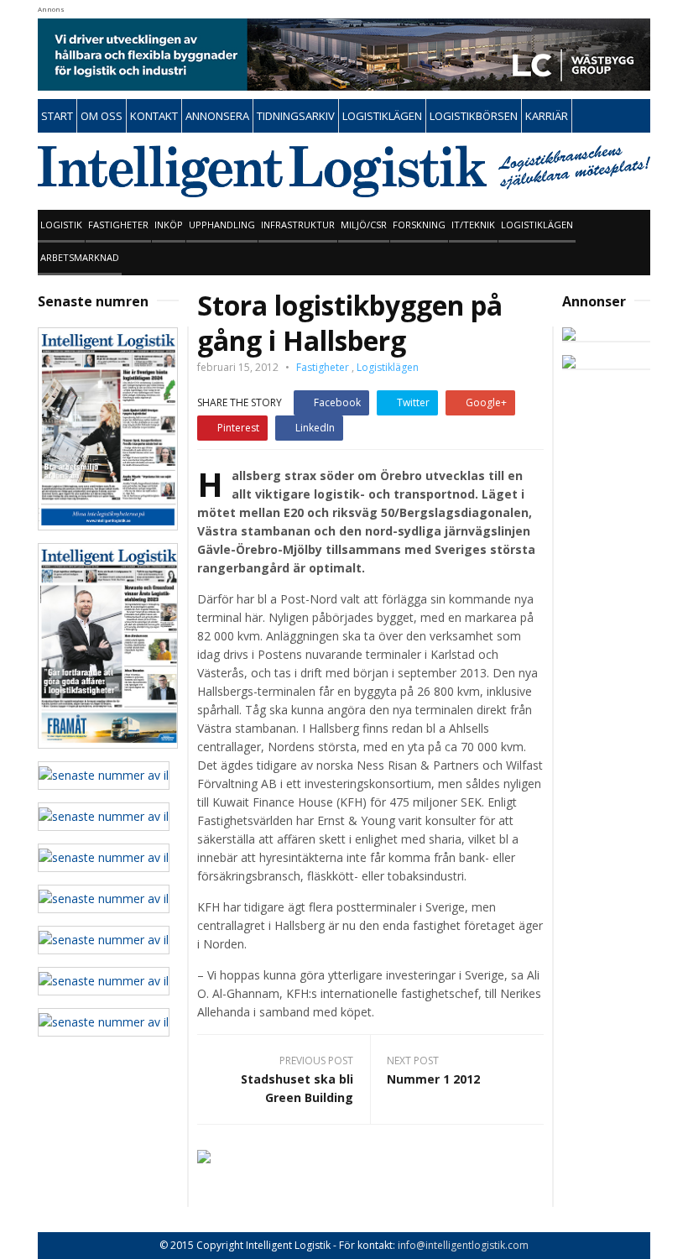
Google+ (486, 402)
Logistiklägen (537, 224)
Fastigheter (118, 224)
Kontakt (154, 115)
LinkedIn (315, 428)
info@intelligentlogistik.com (463, 1245)
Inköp (168, 224)
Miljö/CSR (364, 224)
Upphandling (222, 224)
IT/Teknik (473, 224)
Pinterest (238, 428)
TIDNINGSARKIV (296, 115)
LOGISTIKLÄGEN (382, 115)
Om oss (101, 115)
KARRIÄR (546, 115)
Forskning (419, 224)
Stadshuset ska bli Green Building (297, 1088)
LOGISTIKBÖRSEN (474, 115)
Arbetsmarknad (79, 257)
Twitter (413, 402)
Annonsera (217, 115)
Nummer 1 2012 (433, 1079)
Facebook (337, 402)
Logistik (61, 224)
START (57, 115)
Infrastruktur (298, 224)
